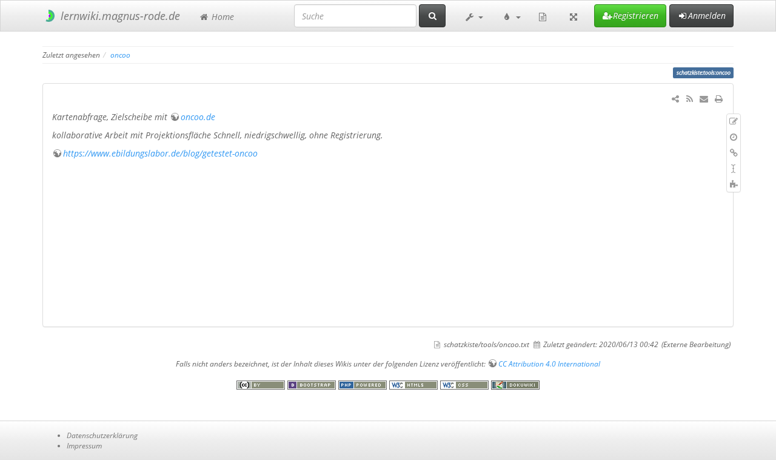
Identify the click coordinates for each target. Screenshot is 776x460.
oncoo (120, 54)
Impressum (84, 445)
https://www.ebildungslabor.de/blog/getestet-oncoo (160, 153)
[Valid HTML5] (414, 384)
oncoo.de (198, 117)
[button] (473, 16)
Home (221, 16)
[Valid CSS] (465, 384)
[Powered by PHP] (363, 384)
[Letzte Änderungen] (689, 98)
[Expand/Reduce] (573, 16)
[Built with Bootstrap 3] (312, 384)
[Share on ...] (675, 98)
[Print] (718, 98)
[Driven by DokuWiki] (515, 384)
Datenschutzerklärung (102, 435)
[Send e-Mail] (703, 98)
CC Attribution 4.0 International (549, 363)
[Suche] (432, 15)
